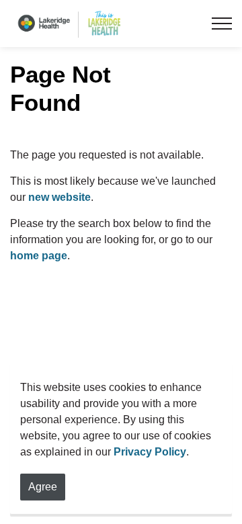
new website (59, 197)
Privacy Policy (150, 451)
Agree (42, 486)
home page (38, 255)
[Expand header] (222, 23)
